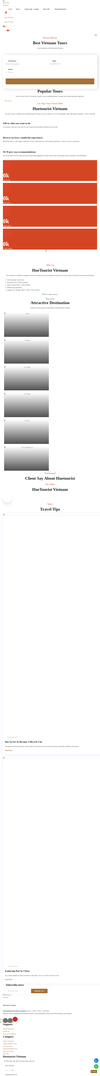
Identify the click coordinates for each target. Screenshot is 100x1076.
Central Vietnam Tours (10, 1044)
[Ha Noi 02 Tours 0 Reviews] (50, 351)
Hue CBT (46, 9)
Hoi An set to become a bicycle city (23, 742)
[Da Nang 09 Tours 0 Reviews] (50, 378)
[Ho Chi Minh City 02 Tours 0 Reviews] (50, 458)
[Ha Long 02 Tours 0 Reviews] (50, 405)
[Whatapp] (96, 1066)
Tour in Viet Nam (8, 1041)
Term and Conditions (9, 1034)
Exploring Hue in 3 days (17, 971)
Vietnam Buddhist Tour (10, 1049)
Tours (18, 9)
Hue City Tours (7, 1046)
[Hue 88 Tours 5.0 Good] (50, 324)
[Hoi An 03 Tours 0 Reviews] (50, 431)
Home (10, 9)
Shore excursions (8, 1051)
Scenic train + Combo (31, 9)
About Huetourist (60, 9)
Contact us (6, 1031)
